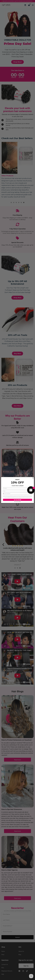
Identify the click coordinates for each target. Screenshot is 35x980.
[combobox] (4, 493)
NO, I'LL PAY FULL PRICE (17, 501)
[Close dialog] (33, 478)
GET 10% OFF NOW (17, 499)
